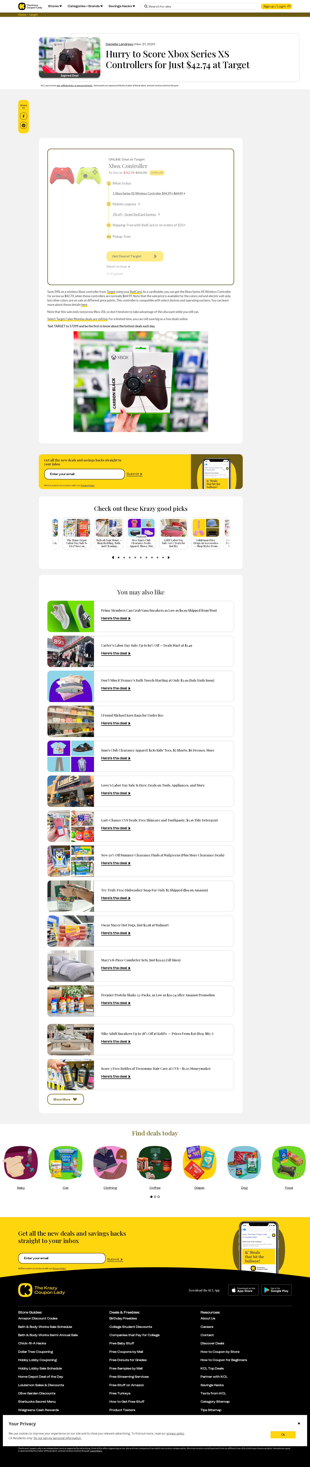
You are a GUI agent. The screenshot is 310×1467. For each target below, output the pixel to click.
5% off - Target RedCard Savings (134, 214)
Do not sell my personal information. (57, 1438)
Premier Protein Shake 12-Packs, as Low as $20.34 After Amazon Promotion (158, 995)
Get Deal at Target (126, 256)
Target (111, 291)
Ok (283, 1434)
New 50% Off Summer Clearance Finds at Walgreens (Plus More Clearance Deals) (162, 855)
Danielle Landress (119, 44)
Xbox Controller (128, 165)
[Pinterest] (23, 125)
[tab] (118, 557)
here (84, 304)
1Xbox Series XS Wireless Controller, (148, 193)
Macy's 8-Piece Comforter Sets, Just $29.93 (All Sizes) (140, 960)
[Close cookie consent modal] (299, 1424)
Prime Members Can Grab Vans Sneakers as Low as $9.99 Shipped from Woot (159, 610)
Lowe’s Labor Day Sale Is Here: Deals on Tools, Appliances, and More (153, 785)
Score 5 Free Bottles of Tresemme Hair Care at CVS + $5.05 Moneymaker (156, 1068)
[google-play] (276, 1290)
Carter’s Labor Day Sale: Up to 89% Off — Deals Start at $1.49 (146, 645)
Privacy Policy (87, 485)
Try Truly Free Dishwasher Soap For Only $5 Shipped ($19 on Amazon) (154, 890)
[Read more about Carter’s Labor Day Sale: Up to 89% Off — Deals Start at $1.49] (70, 651)
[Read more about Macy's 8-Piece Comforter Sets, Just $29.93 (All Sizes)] (70, 966)
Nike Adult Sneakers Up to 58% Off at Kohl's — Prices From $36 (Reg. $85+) (157, 1033)
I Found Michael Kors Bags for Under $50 (132, 715)
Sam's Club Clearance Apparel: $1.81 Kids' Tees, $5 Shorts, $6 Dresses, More (157, 750)
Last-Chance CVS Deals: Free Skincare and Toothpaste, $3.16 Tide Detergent (159, 820)
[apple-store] (243, 1290)
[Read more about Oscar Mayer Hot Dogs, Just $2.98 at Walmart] (70, 931)
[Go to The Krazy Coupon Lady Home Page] (30, 6)
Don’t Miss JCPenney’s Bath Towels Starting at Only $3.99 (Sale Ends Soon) (157, 680)
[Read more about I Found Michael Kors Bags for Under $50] (70, 721)
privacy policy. (175, 1433)
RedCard (136, 291)
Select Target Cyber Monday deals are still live (77, 319)
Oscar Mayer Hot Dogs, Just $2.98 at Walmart (135, 925)
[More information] (139, 204)
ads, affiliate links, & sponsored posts (75, 85)
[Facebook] (23, 116)
